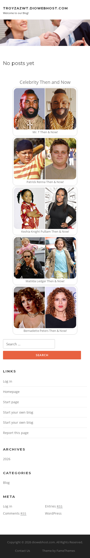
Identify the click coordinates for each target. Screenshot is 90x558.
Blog (6, 482)
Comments (14, 513)
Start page (11, 402)
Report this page (16, 433)
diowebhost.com (43, 542)
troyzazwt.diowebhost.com (35, 8)
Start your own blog (18, 412)
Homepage (11, 391)
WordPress (53, 513)
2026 (6, 459)
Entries (54, 506)
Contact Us (22, 551)
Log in (7, 381)
